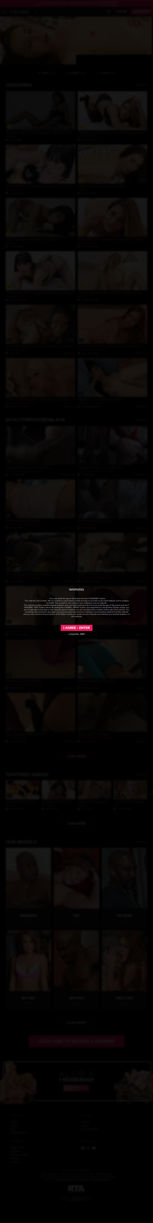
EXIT (82, 634)
